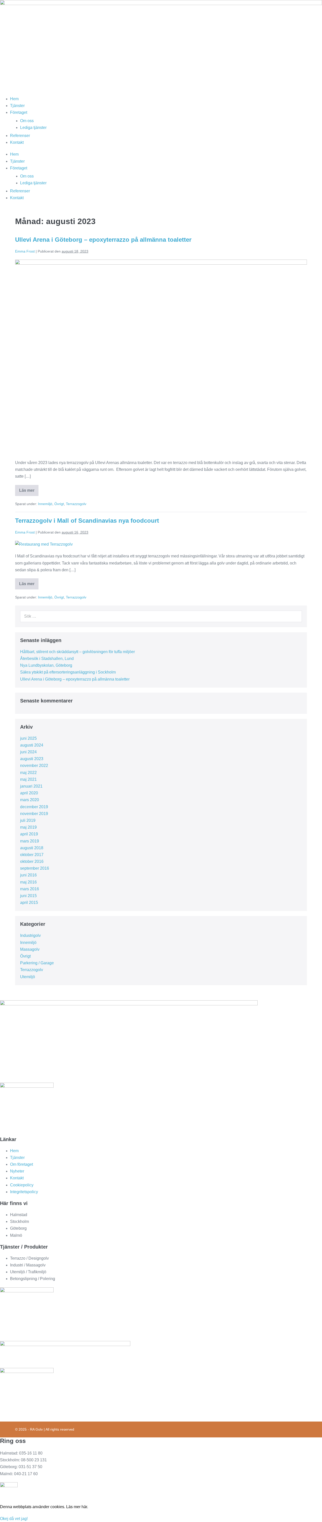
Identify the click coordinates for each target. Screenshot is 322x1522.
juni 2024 (28, 752)
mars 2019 (29, 841)
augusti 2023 (31, 759)
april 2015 (29, 902)
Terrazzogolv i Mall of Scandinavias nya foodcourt (87, 520)
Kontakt (17, 142)
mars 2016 (29, 889)
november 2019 (34, 813)
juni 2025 (28, 738)
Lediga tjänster (33, 127)
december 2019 (34, 807)
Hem (14, 99)
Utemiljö (27, 977)
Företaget (18, 112)
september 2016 (34, 868)
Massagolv (29, 949)
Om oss (27, 121)
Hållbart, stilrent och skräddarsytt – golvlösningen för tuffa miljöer (77, 652)
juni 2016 (28, 875)
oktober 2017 (32, 855)
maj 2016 (28, 882)
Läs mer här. (77, 1507)
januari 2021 (31, 786)
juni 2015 (28, 896)
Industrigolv (30, 935)
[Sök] (295, 616)
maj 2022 (28, 772)
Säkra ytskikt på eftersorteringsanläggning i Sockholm (68, 672)
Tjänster (17, 105)
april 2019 (29, 834)
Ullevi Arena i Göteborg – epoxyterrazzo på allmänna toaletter (103, 239)
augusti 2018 (31, 848)
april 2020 (29, 793)
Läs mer (28, 492)
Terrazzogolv (76, 504)
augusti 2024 (31, 745)
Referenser (20, 135)
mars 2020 (29, 800)
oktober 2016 (32, 861)
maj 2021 (28, 779)
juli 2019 (27, 820)
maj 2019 (28, 827)
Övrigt (59, 504)
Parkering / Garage (37, 963)
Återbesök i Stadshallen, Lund (47, 658)
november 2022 (34, 765)
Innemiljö (45, 504)
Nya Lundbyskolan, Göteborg (46, 665)
